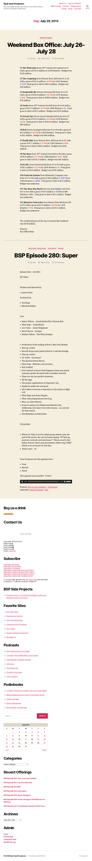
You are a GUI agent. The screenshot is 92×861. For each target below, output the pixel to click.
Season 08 (52, 248)
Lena (33, 58)
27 (44, 743)
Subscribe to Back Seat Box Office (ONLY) (19, 572)
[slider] (68, 481)
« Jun (7, 750)
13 (44, 736)
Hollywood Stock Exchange (16, 624)
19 (38, 739)
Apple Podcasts (36, 490)
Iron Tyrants (10, 629)
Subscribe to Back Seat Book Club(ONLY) (19, 570)
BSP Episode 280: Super (46, 255)
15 (13, 739)
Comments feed (10, 839)
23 (19, 743)
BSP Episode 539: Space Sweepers (17, 795)
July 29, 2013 (45, 58)
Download (52, 487)
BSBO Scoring (56, 6)
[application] (46, 481)
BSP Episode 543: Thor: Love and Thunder (20, 778)
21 (6, 743)
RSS (46, 490)
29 (13, 746)
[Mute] (65, 481)
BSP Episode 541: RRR (12, 787)
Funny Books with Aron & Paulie (17, 651)
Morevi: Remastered (13, 703)
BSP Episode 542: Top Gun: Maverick (18, 783)
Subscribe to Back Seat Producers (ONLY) (19, 574)
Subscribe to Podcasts (12, 568)
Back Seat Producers (14, 4)
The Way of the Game (14, 672)
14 (7, 739)
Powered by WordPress (36, 856)
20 (44, 739)
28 (7, 746)
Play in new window (37, 487)
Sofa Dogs (10, 664)
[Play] (22, 481)
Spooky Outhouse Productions (17, 633)
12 (38, 736)
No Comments (59, 58)
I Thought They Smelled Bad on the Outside (22, 655)
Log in (6, 834)
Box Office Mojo (12, 612)
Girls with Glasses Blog (14, 620)
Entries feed (8, 837)
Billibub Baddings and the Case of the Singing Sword (25, 695)
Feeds (70, 9)
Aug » (44, 750)
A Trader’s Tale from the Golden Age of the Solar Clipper (26, 691)
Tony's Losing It (12, 677)
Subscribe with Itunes (11, 564)
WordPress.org (9, 842)
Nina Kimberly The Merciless (16, 708)
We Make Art (11, 637)
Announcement (46, 38)
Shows (61, 248)
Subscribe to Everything (12, 566)
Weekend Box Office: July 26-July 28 (46, 48)
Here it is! (12, 551)
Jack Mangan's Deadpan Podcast (18, 660)
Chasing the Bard (12, 699)
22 (13, 743)
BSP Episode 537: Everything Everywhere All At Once (24, 806)
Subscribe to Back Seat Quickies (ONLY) (18, 576)
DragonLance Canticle (14, 616)
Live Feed (77, 9)
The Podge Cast (12, 668)
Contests (65, 6)
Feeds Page (33, 580)
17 (26, 739)
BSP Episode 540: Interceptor (15, 791)
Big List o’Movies (75, 3)
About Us (62, 3)
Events (64, 9)
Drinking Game (75, 6)
